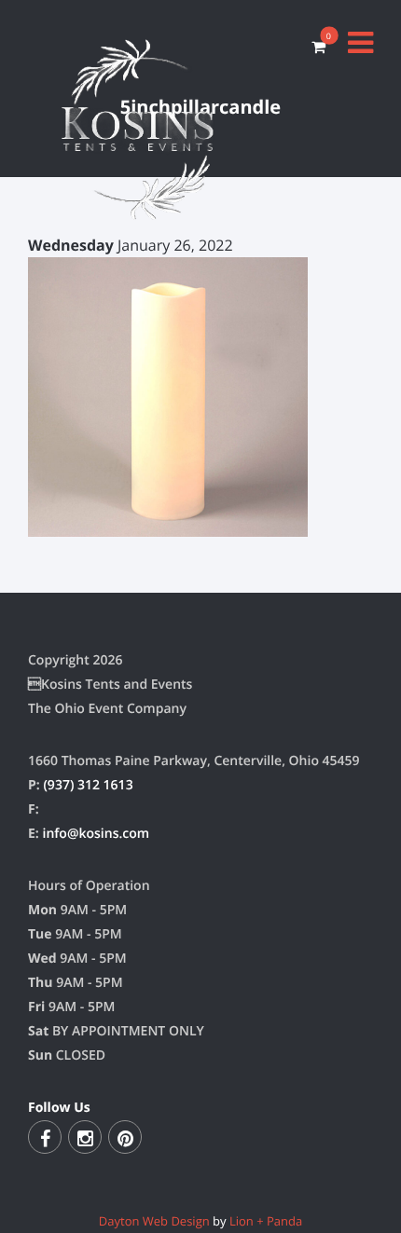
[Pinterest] (125, 1137)
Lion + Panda (265, 1220)
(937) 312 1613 (87, 785)
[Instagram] (85, 1137)
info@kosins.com (95, 834)
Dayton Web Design (154, 1220)
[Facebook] (45, 1137)
